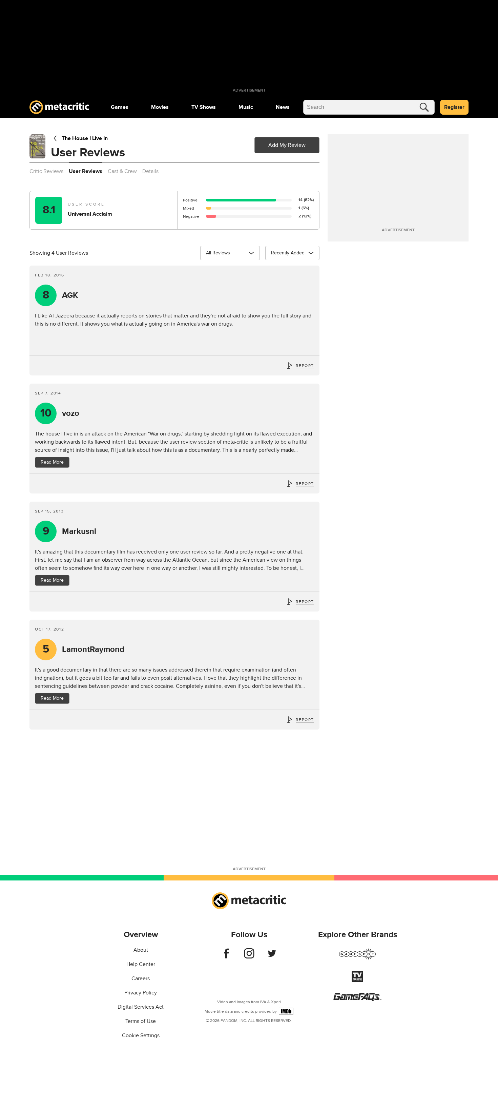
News (283, 107)
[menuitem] (119, 107)
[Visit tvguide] (357, 980)
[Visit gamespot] (357, 958)
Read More (52, 462)
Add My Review (287, 145)
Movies (160, 107)
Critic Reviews (46, 171)
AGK (60, 295)
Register (454, 107)
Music (245, 107)
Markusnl (70, 531)
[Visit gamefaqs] (357, 999)
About (140, 950)
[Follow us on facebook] (226, 956)
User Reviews (85, 171)
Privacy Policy (140, 992)
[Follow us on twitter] (272, 956)
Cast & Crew (122, 171)
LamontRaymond (84, 649)
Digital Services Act (141, 1007)
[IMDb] (286, 1011)
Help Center (140, 964)
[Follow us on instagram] (249, 956)
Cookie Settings (141, 1035)
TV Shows (203, 107)
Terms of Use (140, 1021)
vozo (60, 413)
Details (150, 171)
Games (119, 107)
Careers (140, 978)
